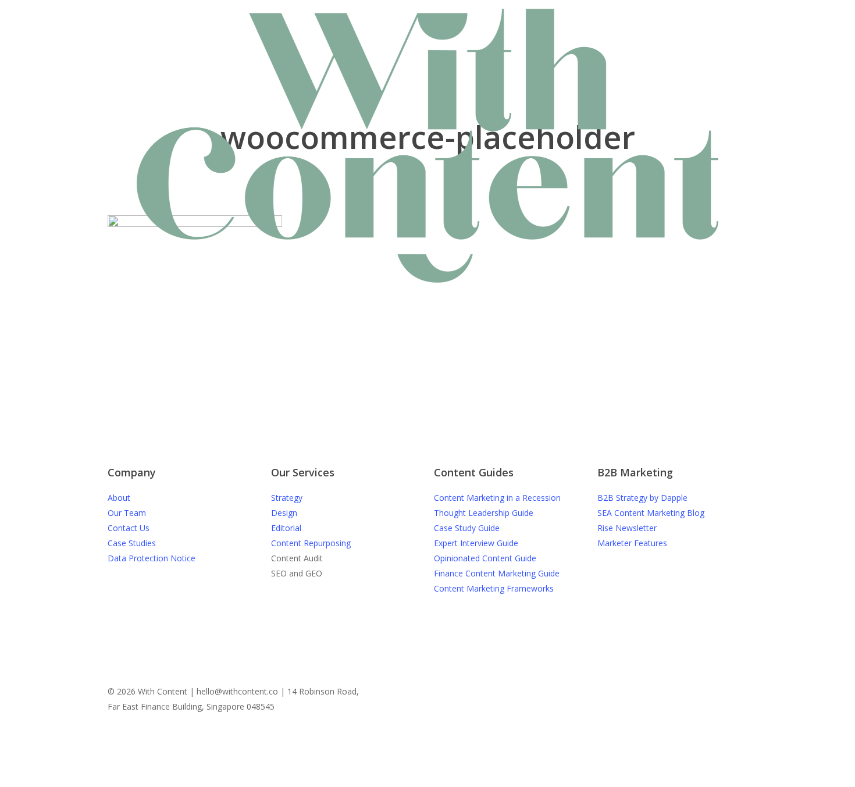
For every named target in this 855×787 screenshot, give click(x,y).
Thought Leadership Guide (483, 512)
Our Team (127, 512)
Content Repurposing (311, 543)
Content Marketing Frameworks (494, 588)
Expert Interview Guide (476, 543)
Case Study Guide (467, 527)
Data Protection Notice (151, 558)
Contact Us (128, 527)
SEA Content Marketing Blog (650, 512)
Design (284, 512)
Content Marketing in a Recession (497, 497)
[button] (427, 765)
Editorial (286, 527)
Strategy (286, 497)
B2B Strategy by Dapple (642, 497)
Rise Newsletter (627, 527)
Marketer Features (632, 543)
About (119, 497)
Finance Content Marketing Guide (497, 573)
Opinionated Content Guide (485, 558)
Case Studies (132, 543)
